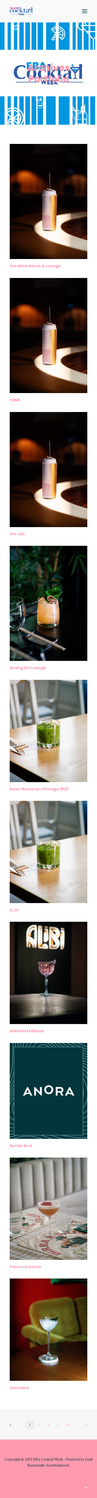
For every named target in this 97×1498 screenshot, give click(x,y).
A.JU (14, 910)
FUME (15, 400)
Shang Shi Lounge (28, 667)
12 (67, 1425)
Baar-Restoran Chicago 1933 (39, 789)
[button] (84, 11)
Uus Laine (19, 1387)
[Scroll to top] (86, 1486)
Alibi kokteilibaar (27, 1031)
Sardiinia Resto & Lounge (35, 266)
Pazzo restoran (25, 1266)
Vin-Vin (17, 534)
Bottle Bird (21, 1145)
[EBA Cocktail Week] (21, 11)
